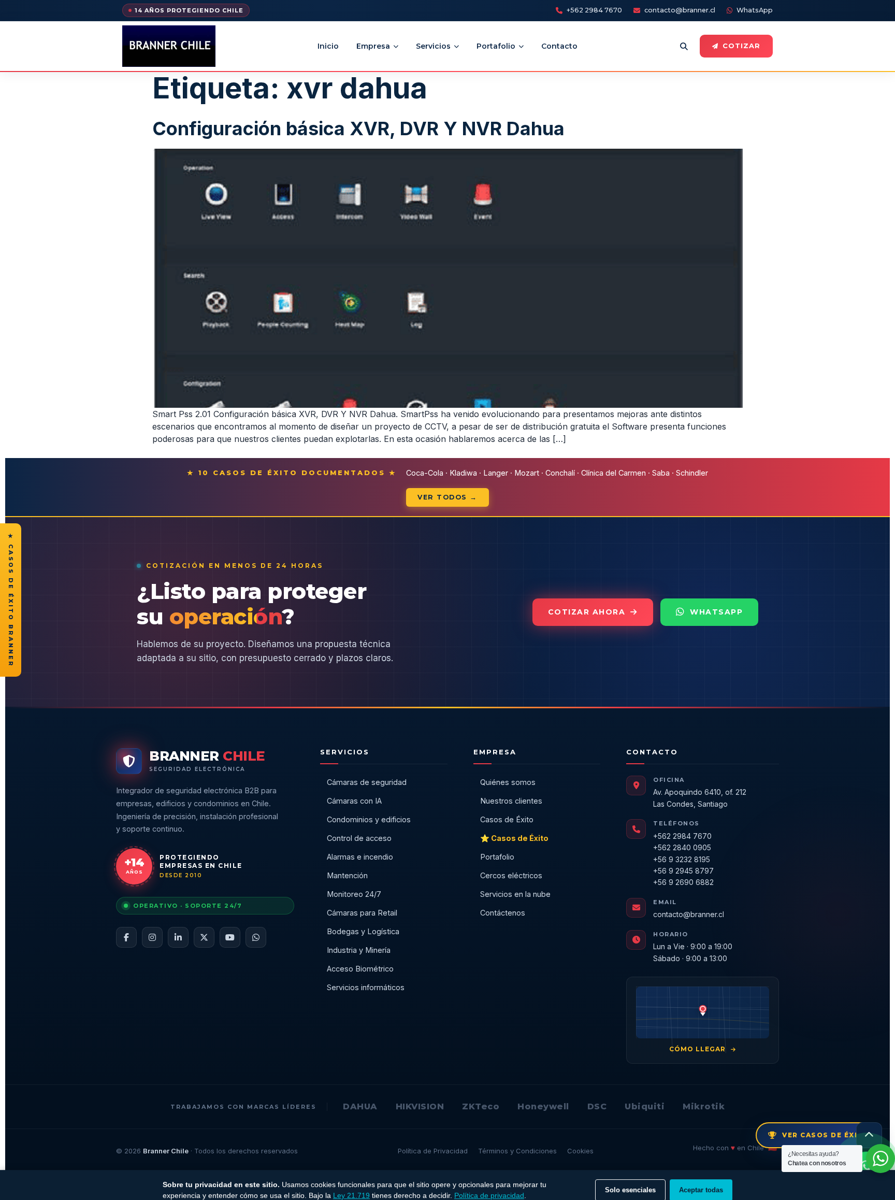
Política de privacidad (489, 1185)
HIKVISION (420, 1106)
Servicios (433, 46)
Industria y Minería (359, 950)
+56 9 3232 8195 (681, 859)
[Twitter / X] (204, 937)
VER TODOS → (447, 497)
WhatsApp (755, 10)
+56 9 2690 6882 (683, 882)
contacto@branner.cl (679, 10)
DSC (597, 1106)
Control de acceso (359, 838)
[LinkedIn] (178, 937)
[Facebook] (126, 937)
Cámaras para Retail (362, 912)
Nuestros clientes (511, 800)
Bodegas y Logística (363, 931)
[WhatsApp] (256, 937)
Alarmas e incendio (360, 856)
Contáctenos (502, 912)
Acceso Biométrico (360, 968)
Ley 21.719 (351, 1185)
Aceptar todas (701, 1179)
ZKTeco (480, 1106)
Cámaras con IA (354, 800)
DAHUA (360, 1106)
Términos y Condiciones (517, 1151)
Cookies (580, 1151)
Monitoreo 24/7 (354, 894)
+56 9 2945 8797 (683, 870)
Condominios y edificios (369, 819)
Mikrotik (704, 1106)
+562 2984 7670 (594, 10)
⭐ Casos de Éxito (514, 838)
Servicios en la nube (515, 894)
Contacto (559, 46)
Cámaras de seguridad (367, 782)
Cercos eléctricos (511, 875)
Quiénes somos (508, 782)
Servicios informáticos (366, 987)
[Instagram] (152, 937)
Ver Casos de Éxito (826, 1135)
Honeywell (543, 1106)
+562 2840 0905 (682, 847)
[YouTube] (230, 937)
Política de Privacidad (433, 1151)
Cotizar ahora (587, 612)
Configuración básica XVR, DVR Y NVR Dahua (358, 128)
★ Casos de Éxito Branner (11, 600)
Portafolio (496, 46)
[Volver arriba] (869, 1135)
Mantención (347, 875)
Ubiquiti (645, 1106)
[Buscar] (684, 46)
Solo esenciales (630, 1179)
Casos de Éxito (506, 819)
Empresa (373, 46)
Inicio (328, 46)
